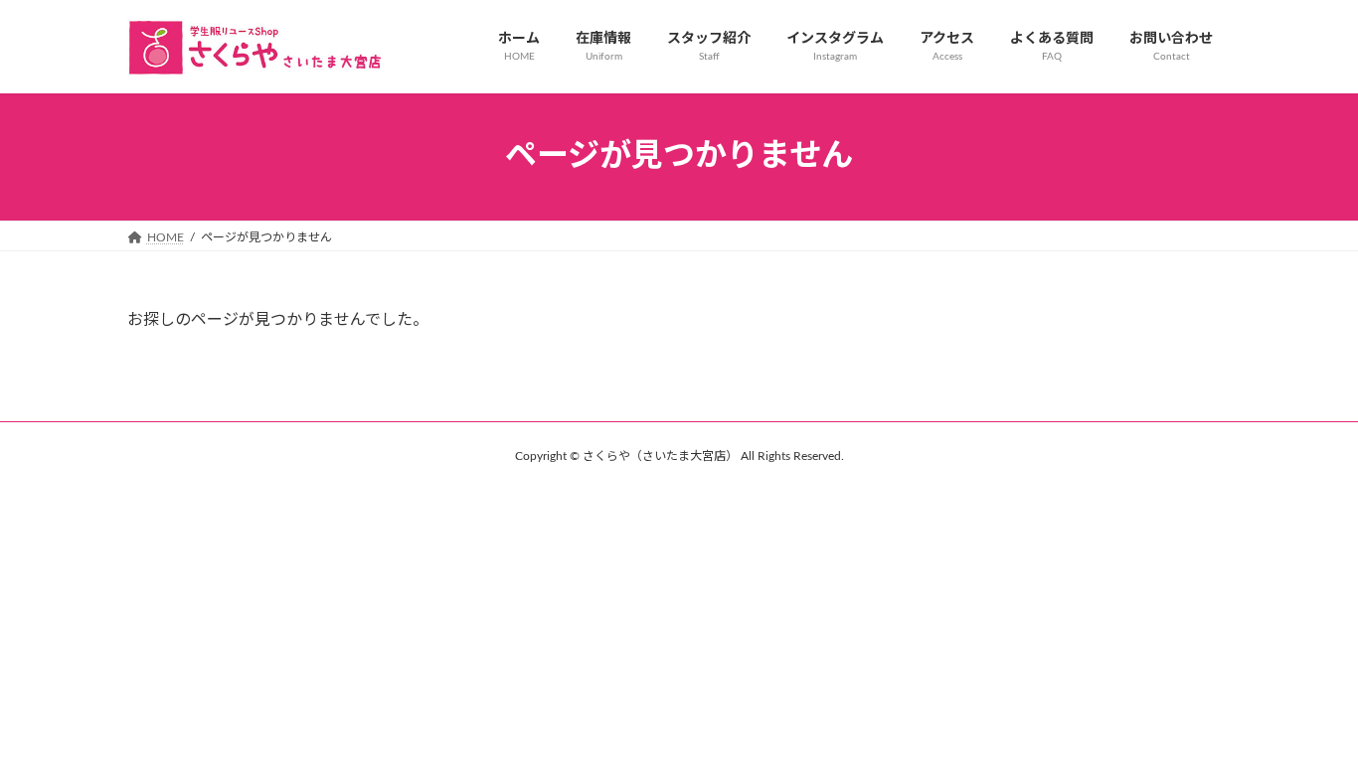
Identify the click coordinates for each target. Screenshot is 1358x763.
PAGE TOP (1307, 721)
